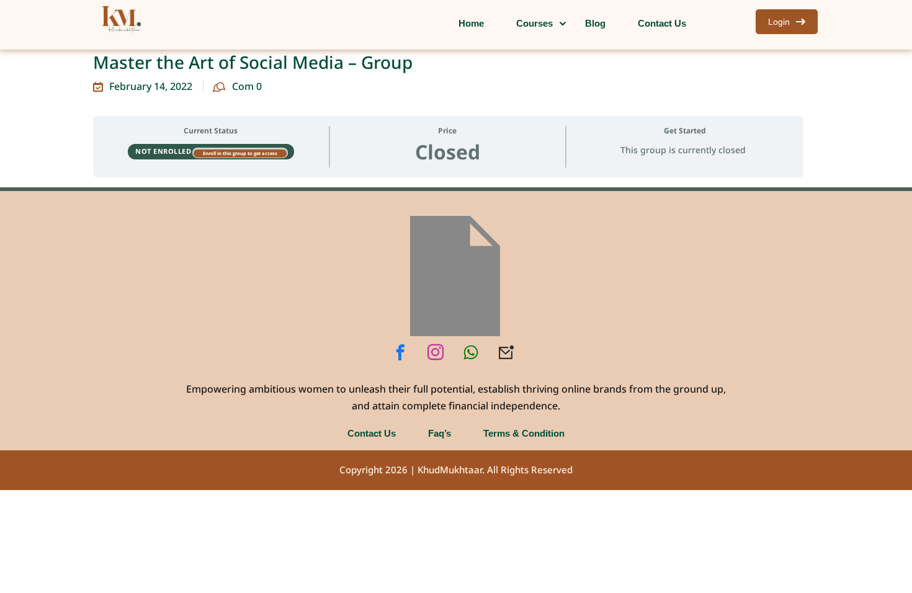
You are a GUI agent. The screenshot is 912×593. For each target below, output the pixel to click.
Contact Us (371, 433)
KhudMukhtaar (450, 470)
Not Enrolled (164, 151)
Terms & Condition (524, 433)
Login (779, 21)
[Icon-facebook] (400, 352)
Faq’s (439, 433)
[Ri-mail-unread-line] (506, 352)
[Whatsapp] (471, 352)
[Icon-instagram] (435, 352)
